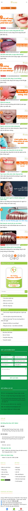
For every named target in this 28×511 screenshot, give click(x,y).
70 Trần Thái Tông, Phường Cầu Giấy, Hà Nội (12, 430)
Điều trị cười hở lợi (7, 300)
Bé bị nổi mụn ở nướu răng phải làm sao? (12, 30)
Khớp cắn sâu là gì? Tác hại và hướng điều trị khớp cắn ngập (12, 320)
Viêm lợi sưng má (5, 102)
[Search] (26, 2)
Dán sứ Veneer (6, 335)
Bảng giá (3, 476)
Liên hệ (17, 472)
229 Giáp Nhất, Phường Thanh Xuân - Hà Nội (12, 429)
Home (3, 8)
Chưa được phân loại (8, 298)
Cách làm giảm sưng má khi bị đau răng (12, 316)
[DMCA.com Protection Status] (5, 480)
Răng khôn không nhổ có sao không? (10, 247)
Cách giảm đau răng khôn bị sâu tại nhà (11, 150)
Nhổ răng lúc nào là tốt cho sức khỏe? (11, 223)
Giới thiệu (17, 469)
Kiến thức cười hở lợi (8, 303)
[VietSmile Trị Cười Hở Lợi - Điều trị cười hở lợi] (14, 2)
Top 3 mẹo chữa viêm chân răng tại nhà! (11, 174)
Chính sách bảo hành (20, 476)
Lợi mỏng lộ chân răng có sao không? (11, 78)
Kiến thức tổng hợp (7, 305)
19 (14, 258)
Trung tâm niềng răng (8, 337)
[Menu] (2, 2)
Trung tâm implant (7, 340)
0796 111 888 (15, 457)
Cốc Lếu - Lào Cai (6, 445)
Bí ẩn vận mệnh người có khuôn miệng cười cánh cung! (12, 198)
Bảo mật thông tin (19, 474)
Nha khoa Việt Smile (7, 332)
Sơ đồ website (18, 481)
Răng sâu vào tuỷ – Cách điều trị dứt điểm (13, 325)
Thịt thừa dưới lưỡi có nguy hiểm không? (12, 54)
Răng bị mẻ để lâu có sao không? (11, 323)
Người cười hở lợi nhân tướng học (10, 126)
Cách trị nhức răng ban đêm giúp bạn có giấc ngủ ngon (13, 313)
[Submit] (26, 291)
